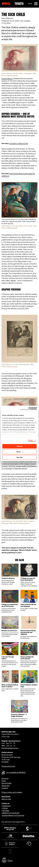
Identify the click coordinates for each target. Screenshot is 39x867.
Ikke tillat (19, 457)
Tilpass (18, 452)
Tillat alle (19, 446)
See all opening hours (10, 748)
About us (5, 778)
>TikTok (5, 808)
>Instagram (6, 806)
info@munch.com (8, 766)
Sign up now (6, 799)
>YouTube (5, 811)
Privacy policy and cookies (12, 792)
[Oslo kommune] (19, 860)
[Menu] (35, 3)
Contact (5, 788)
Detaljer (30, 440)
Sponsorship (6, 783)
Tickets (19, 3)
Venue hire (6, 786)
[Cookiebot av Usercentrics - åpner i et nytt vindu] (28, 408)
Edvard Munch (7, 79)
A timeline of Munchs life (18, 143)
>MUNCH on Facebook (10, 813)
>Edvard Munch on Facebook (13, 815)
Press (4, 781)
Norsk (30, 3)
